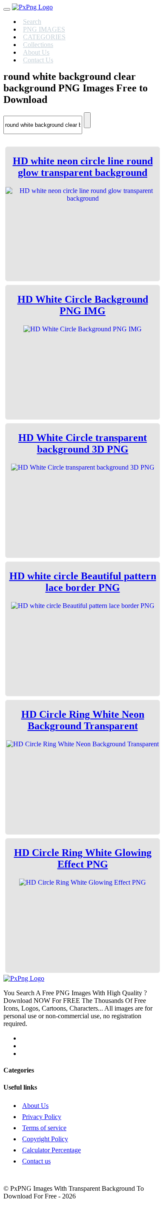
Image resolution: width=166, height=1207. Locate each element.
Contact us (36, 1161)
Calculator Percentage (51, 1150)
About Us (35, 1105)
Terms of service (44, 1127)
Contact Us (38, 60)
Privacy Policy (41, 1116)
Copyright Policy (45, 1139)
